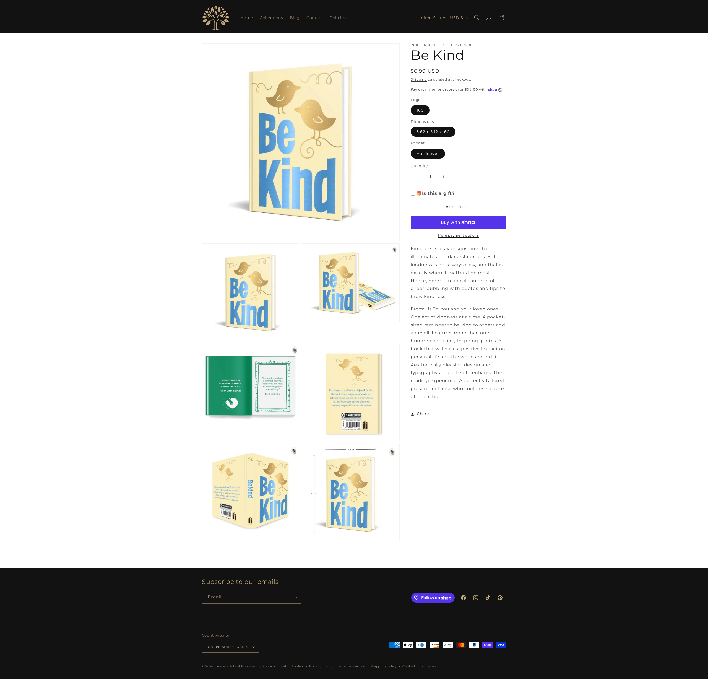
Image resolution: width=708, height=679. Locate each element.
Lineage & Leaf (227, 666)
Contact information (419, 666)
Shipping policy (384, 666)
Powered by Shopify (258, 666)
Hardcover (428, 153)
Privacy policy (320, 666)
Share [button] (423, 413)
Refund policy (292, 666)
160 (420, 110)
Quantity (419, 166)
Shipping (419, 79)
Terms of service (351, 666)
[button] (477, 18)
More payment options (458, 236)
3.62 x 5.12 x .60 (433, 131)
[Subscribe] (295, 597)
